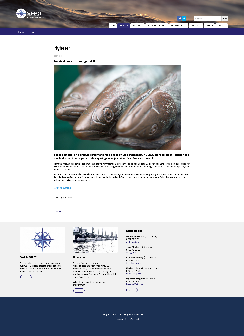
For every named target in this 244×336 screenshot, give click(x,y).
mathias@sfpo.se (134, 242)
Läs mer (26, 277)
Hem (113, 26)
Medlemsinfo (177, 26)
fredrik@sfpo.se (133, 263)
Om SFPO (136, 26)
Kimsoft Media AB (132, 319)
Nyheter (123, 26)
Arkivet (57, 211)
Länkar (209, 26)
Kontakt (221, 26)
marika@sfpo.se (133, 273)
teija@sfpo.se (132, 252)
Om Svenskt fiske (155, 26)
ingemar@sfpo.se (134, 284)
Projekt (195, 26)
